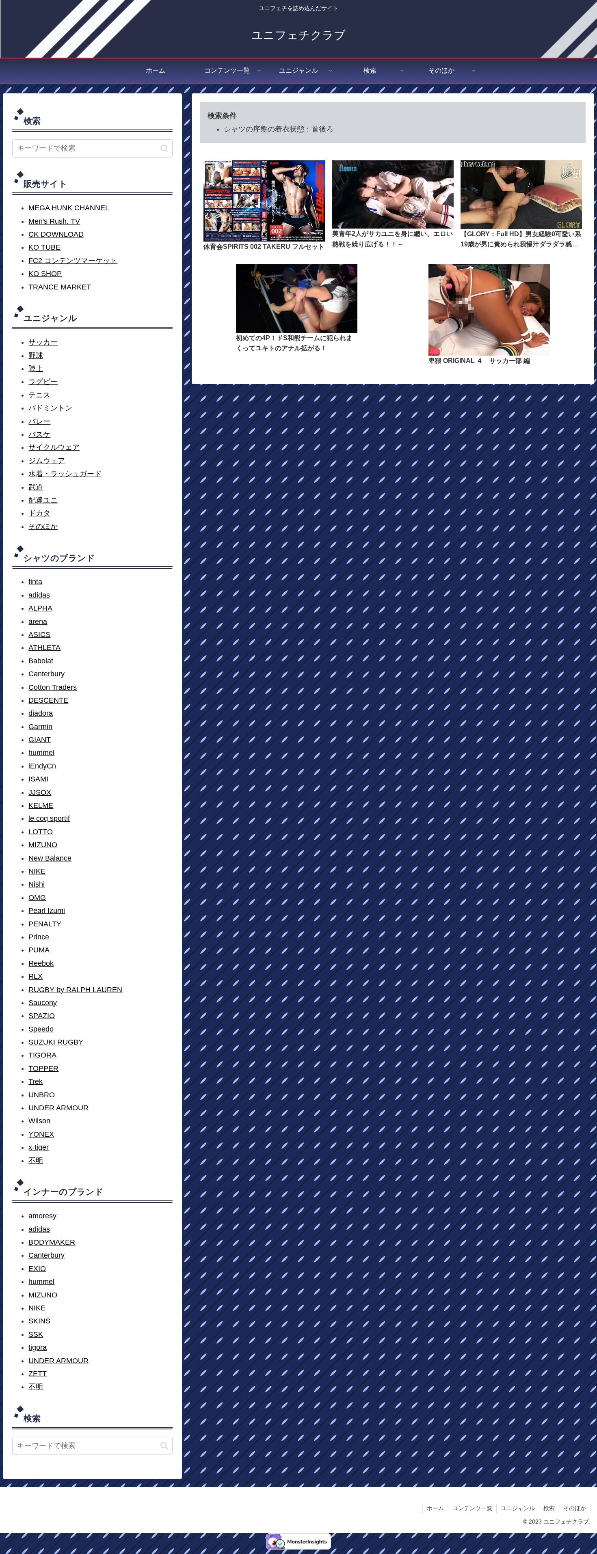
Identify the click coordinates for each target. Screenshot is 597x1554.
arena (37, 621)
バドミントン (50, 408)
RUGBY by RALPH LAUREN (75, 990)
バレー (39, 421)
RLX (35, 976)
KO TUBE (44, 247)
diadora (40, 713)
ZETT (37, 1374)
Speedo (41, 1029)
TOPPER (43, 1068)
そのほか (43, 526)
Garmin (40, 727)
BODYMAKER (51, 1242)
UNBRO (41, 1095)
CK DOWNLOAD (56, 234)
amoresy (42, 1216)
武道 (35, 487)
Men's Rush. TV (54, 221)
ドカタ (39, 513)
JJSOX (39, 792)
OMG (37, 898)
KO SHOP (45, 274)
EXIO (37, 1269)
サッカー (43, 342)
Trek (35, 1081)
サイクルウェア (54, 447)
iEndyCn (42, 766)
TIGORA (42, 1055)
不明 (35, 1161)
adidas (39, 595)
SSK (35, 1334)
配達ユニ (43, 500)
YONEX (41, 1134)
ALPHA (40, 608)
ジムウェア (46, 461)
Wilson (39, 1121)
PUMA (39, 950)
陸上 (35, 369)
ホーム (435, 1508)
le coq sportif (49, 818)
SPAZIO (41, 1016)
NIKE (36, 871)
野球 (35, 356)
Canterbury (46, 674)
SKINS (39, 1321)
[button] (164, 148)
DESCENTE (48, 700)
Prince (38, 937)
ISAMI (38, 779)
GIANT (39, 740)
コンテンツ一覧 (472, 1508)
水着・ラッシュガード (65, 474)
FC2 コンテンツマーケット (72, 261)
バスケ (39, 434)
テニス (39, 395)
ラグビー (43, 382)
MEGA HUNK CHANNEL (68, 208)
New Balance (49, 858)
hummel (41, 753)
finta (35, 582)
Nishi (36, 884)
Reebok (41, 963)
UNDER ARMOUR (58, 1108)
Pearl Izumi (46, 910)
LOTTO (40, 832)
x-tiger (38, 1147)
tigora (37, 1347)
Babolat (40, 661)
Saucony (42, 1003)
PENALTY (44, 924)
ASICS (39, 634)
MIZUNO (42, 845)
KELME (40, 805)
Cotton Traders (52, 687)
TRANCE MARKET (59, 287)
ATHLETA (44, 647)
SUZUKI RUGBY (55, 1042)
